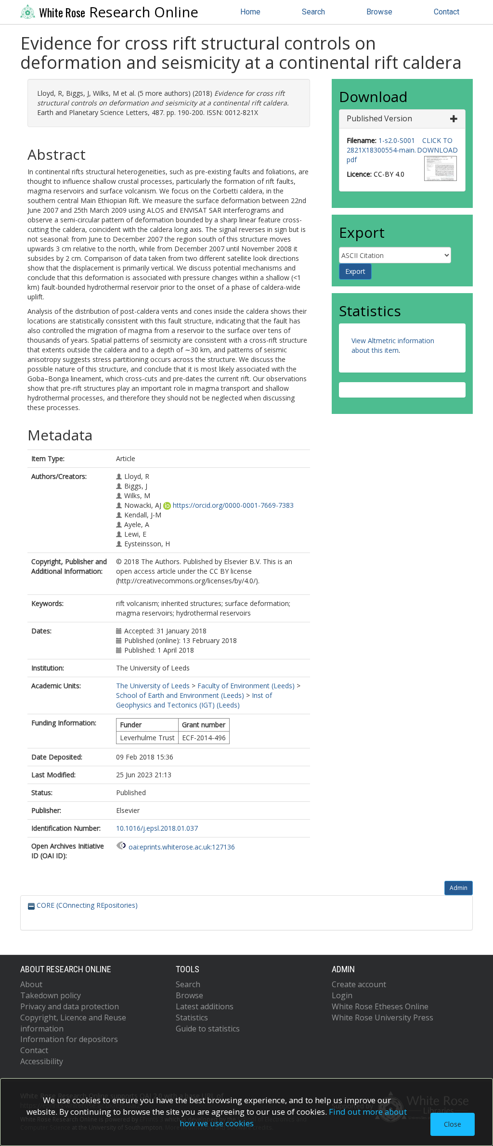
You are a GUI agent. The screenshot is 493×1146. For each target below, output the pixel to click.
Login (342, 995)
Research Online (118, 12)
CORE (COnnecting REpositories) (86, 905)
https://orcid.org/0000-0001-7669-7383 (233, 505)
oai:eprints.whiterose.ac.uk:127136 (182, 846)
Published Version (379, 118)
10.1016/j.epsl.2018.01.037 (157, 828)
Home (250, 11)
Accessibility (41, 1061)
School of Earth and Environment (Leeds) (180, 695)
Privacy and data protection (69, 1006)
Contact (446, 11)
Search (313, 11)
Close (452, 1124)
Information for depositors (69, 1039)
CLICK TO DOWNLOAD (437, 145)
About (31, 984)
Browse (379, 11)
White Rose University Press (382, 1017)
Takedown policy (50, 995)
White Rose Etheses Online (380, 1006)
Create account (359, 984)
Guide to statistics (208, 1028)
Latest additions (205, 1006)
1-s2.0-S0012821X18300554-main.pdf (381, 150)
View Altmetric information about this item (392, 345)
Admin (458, 888)
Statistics (192, 1017)
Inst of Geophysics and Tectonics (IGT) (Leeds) (194, 700)
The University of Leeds (153, 685)
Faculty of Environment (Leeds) (246, 685)
